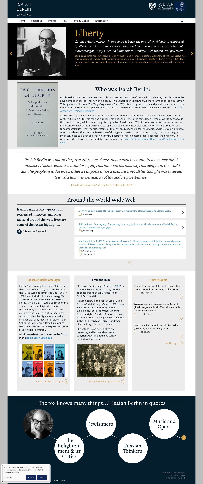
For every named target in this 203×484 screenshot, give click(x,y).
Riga (64, 20)
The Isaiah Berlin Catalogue (49, 381)
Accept (42, 477)
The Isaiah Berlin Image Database (103, 381)
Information (101, 20)
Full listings (171, 343)
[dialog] (25, 473)
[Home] (54, 9)
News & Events (80, 20)
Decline (31, 477)
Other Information (59, 480)
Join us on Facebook (35, 231)
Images (52, 20)
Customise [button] (8, 477)
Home (22, 20)
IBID (118, 286)
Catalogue (36, 20)
